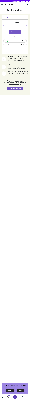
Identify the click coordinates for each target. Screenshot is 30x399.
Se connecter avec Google (16, 41)
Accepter (10, 390)
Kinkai (9, 4)
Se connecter (15, 32)
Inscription (20, 18)
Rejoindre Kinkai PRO (15, 88)
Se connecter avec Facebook (16, 44)
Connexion (10, 18)
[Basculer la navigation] (2, 5)
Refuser (20, 390)
